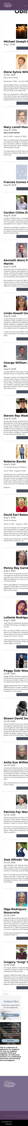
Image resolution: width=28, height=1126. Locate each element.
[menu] (25, 6)
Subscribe (11, 1015)
